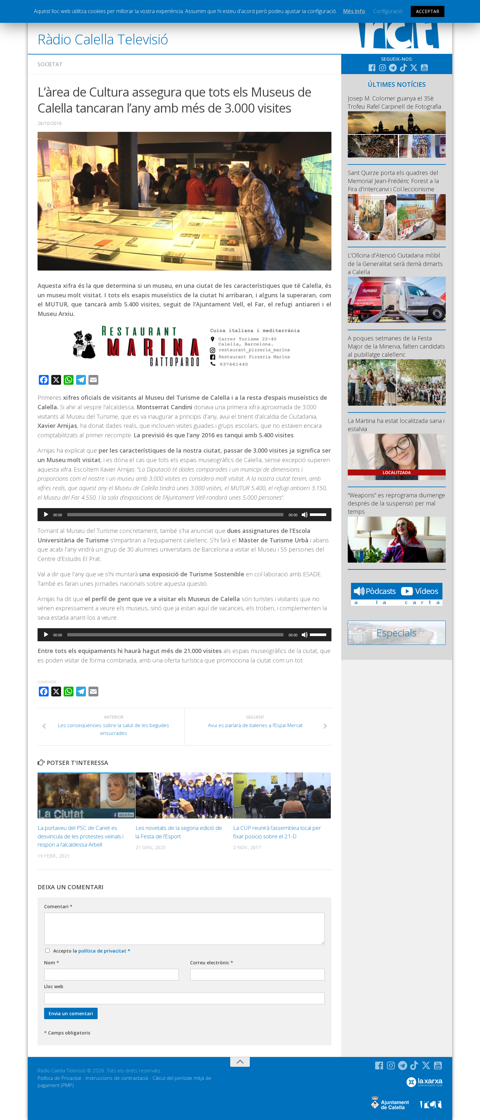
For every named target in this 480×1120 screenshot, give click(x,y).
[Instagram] (382, 67)
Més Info (354, 11)
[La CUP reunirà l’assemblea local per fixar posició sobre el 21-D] (282, 795)
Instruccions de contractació (117, 1078)
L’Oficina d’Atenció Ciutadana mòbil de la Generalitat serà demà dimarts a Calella (395, 263)
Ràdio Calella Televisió (103, 39)
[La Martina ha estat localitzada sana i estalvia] (397, 457)
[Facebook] (372, 67)
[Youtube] (424, 67)
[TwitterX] (414, 67)
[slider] (319, 514)
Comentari (58, 906)
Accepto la (90, 951)
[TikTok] (403, 67)
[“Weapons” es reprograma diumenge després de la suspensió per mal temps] (397, 540)
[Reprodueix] (46, 514)
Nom (51, 962)
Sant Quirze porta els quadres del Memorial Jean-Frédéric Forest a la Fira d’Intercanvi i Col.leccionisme (393, 181)
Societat (50, 64)
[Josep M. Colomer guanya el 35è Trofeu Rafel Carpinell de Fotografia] (397, 134)
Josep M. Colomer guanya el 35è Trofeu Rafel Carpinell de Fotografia (394, 102)
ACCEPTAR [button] (427, 11)
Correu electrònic (211, 962)
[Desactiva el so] (304, 514)
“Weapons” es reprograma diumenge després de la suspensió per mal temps (396, 503)
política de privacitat (103, 951)
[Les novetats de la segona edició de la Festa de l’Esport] (184, 795)
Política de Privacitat (59, 1078)
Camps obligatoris (67, 1033)
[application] (184, 514)
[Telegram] (393, 67)
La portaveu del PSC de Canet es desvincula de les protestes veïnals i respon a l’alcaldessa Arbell (80, 836)
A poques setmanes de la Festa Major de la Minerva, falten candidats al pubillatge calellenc (396, 346)
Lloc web (53, 986)
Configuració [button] (388, 11)
